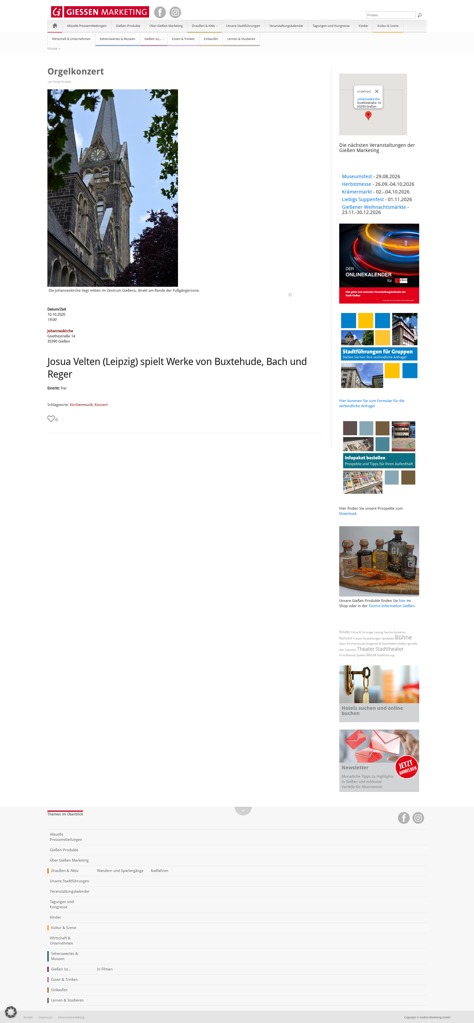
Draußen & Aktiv (201, 28)
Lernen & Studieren (241, 39)
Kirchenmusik (81, 405)
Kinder (363, 26)
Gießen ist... (150, 41)
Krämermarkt (357, 192)
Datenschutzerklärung (71, 1017)
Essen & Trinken (183, 39)
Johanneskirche (60, 331)
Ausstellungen (372, 638)
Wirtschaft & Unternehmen (71, 39)
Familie (388, 632)
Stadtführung (385, 655)
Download (347, 513)
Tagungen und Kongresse (331, 26)
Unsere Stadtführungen (243, 26)
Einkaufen (211, 39)
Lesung (378, 632)
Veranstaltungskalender (286, 26)
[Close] (377, 91)
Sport (342, 643)
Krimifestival (347, 655)
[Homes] (55, 25)
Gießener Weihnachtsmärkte (374, 207)
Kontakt (28, 1017)
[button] (368, 115)
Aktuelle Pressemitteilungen (87, 26)
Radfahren (159, 871)
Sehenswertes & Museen (117, 39)
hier (402, 600)
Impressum (45, 1017)
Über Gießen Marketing (166, 26)
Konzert (101, 405)
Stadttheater (389, 649)
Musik (371, 655)
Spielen (361, 655)
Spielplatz (388, 638)
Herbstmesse (356, 184)
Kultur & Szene (388, 26)
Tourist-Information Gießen (392, 606)
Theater (366, 649)
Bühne (403, 637)
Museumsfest (357, 176)
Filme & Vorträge (362, 632)
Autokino (400, 632)
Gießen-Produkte (128, 26)
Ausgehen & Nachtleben (381, 643)
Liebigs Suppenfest (363, 199)
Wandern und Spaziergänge (120, 871)
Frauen (357, 638)
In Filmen (105, 969)
